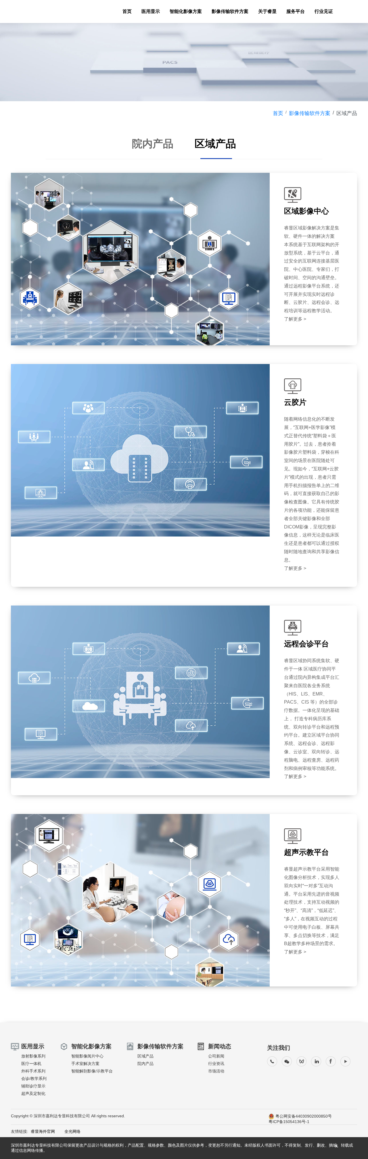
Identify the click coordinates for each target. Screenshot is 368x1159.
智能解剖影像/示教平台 (92, 1071)
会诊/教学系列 (34, 1078)
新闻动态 (219, 1046)
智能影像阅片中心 (87, 1056)
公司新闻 (216, 1056)
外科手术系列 (33, 1071)
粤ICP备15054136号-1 (289, 1121)
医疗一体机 (31, 1063)
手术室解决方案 (85, 1063)
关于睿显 (267, 11)
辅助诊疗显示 (33, 1086)
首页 (127, 11)
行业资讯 (216, 1063)
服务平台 (295, 11)
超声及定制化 (33, 1093)
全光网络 (68, 1131)
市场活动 (216, 1071)
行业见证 (324, 11)
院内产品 (152, 144)
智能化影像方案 (186, 11)
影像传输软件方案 (230, 11)
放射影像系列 (33, 1056)
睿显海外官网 (43, 1131)
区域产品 (215, 144)
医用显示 (150, 11)
